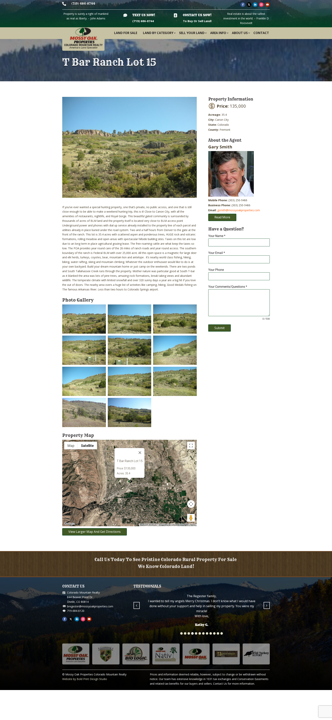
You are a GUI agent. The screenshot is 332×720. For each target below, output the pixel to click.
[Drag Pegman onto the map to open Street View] (191, 518)
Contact (261, 33)
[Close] (139, 452)
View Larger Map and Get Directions (94, 532)
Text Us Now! (143, 15)
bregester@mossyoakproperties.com (90, 606)
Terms (193, 525)
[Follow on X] (249, 4)
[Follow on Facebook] (243, 4)
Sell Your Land (191, 33)
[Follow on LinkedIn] (255, 4)
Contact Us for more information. (234, 683)
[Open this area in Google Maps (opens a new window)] (69, 523)
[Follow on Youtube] (267, 4)
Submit (219, 328)
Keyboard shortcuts (148, 525)
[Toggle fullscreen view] (191, 445)
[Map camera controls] (191, 504)
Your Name (216, 236)
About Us (240, 33)
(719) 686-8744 (83, 3)
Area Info (218, 33)
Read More (222, 217)
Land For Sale (125, 33)
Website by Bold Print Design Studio (84, 679)
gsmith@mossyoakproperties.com (238, 210)
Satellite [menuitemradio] (87, 446)
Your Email (216, 253)
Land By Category (158, 33)
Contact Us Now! (197, 15)
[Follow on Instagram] (261, 4)
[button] (181, 633)
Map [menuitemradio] (70, 446)
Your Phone (216, 270)
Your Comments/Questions (227, 286)
